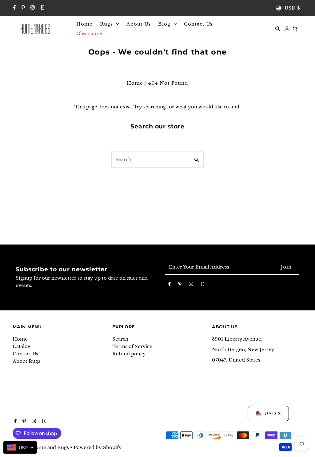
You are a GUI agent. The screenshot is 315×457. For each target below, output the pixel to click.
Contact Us (25, 354)
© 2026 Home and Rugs (41, 447)
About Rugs (26, 361)
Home (135, 83)
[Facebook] (14, 8)
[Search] (278, 28)
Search (120, 339)
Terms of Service (132, 346)
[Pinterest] (22, 8)
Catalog (21, 346)
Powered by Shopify (98, 447)
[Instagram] (32, 8)
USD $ (292, 8)
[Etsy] (41, 8)
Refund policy (129, 354)
